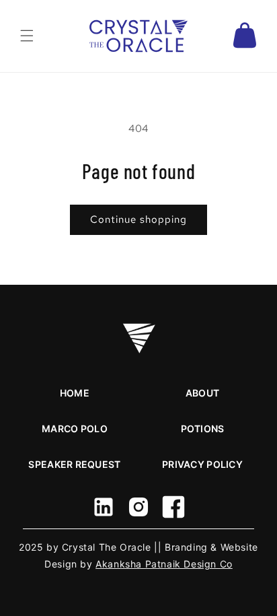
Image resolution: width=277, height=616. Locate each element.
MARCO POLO (75, 428)
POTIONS (203, 428)
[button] (27, 35)
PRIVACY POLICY (202, 464)
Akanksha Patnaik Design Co (164, 564)
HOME (74, 393)
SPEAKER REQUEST (74, 464)
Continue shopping (138, 219)
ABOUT (202, 393)
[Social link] (103, 507)
